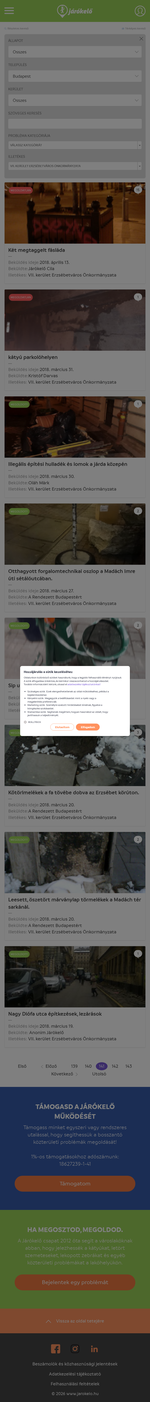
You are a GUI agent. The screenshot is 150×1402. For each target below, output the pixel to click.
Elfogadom (88, 727)
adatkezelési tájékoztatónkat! (84, 684)
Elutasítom (62, 727)
